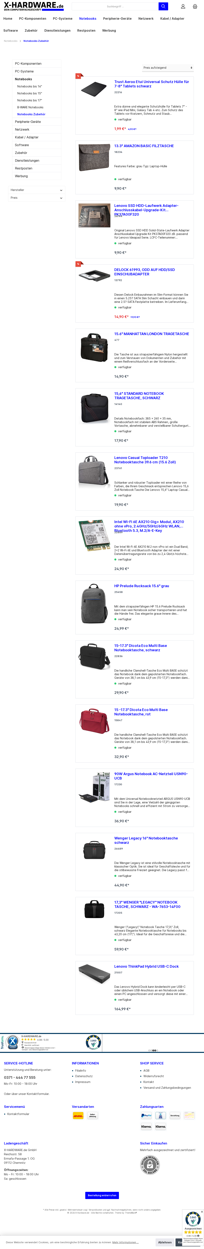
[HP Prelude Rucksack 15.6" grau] (94, 606)
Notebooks (23, 79)
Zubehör (21, 153)
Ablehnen (165, 1242)
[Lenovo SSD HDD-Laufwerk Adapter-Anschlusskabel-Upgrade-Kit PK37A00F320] (94, 227)
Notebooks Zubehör (31, 114)
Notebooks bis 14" (29, 86)
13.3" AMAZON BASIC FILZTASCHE (144, 146)
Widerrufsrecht (153, 1076)
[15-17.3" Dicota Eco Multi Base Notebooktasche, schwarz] (94, 668)
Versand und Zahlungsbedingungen (167, 1087)
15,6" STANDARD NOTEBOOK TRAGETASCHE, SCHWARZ (139, 395)
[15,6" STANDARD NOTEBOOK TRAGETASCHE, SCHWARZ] (94, 415)
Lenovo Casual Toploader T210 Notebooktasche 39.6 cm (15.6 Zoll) (145, 460)
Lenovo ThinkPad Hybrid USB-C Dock (146, 966)
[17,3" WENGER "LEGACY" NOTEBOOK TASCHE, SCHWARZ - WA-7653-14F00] (94, 924)
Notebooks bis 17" (29, 100)
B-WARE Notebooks (30, 107)
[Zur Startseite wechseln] (34, 6)
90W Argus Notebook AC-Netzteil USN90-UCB (151, 776)
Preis (14, 197)
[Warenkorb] (195, 6)
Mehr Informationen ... (125, 1242)
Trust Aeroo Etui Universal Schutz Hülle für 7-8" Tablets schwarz (151, 84)
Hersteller (17, 190)
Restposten (23, 168)
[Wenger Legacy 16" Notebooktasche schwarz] (94, 860)
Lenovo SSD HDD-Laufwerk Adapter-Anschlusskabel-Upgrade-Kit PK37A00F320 (146, 207)
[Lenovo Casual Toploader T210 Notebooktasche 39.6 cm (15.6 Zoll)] (94, 480)
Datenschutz (84, 1076)
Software (22, 145)
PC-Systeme (24, 71)
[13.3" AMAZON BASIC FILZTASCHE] (94, 166)
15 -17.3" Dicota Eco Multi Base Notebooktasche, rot (141, 712)
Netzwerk (22, 129)
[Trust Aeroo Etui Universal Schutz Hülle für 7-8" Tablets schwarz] (94, 104)
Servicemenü (14, 1107)
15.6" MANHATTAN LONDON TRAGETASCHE (151, 334)
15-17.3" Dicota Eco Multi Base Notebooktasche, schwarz (140, 648)
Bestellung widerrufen (102, 1195)
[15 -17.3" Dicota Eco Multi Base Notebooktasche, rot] (94, 732)
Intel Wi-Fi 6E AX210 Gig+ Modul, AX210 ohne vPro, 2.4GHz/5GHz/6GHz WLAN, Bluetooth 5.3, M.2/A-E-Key (149, 524)
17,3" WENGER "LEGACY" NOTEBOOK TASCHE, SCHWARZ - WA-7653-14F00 (147, 904)
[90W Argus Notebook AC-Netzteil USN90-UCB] (94, 796)
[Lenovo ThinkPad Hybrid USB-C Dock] (94, 986)
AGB (146, 1070)
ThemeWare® (131, 1213)
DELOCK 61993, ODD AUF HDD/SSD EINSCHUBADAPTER (144, 272)
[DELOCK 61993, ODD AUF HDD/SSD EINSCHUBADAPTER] (94, 292)
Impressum (82, 1082)
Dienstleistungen (27, 160)
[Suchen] (163, 6)
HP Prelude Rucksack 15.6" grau (141, 586)
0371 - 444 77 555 (19, 1077)
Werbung (21, 176)
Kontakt (148, 1082)
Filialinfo (80, 1070)
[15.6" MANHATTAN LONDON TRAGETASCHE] (94, 354)
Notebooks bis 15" (29, 93)
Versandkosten (95, 1210)
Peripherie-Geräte (28, 122)
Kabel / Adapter (26, 137)
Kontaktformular (38, 1093)
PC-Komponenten (28, 64)
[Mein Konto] (183, 6)
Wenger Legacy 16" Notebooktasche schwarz (146, 840)
